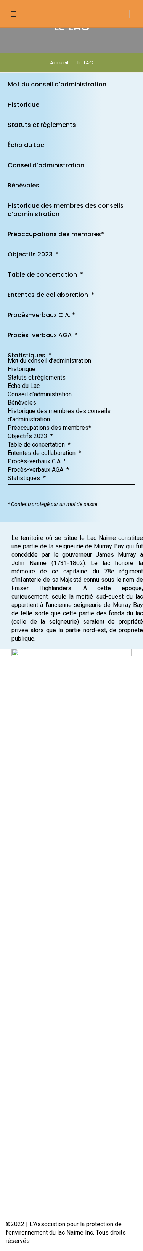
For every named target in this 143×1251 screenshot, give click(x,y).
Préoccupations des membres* (56, 234)
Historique (23, 104)
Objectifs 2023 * (33, 254)
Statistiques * (29, 355)
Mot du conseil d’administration (57, 84)
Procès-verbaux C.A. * (41, 315)
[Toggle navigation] (14, 14)
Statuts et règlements (42, 124)
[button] (71, 352)
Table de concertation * (45, 274)
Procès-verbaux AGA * (43, 335)
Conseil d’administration (46, 165)
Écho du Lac (26, 145)
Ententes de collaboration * (51, 294)
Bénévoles (23, 185)
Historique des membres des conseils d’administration (66, 209)
